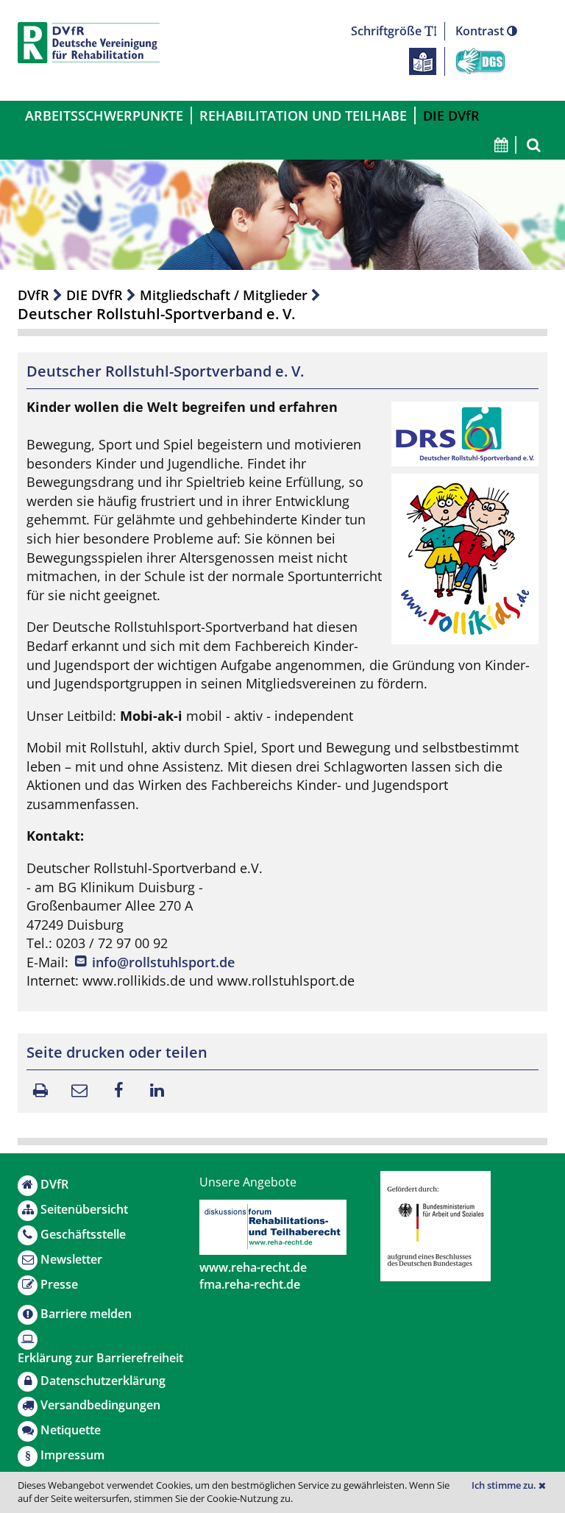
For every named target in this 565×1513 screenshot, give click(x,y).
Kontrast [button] (481, 31)
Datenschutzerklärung (103, 1381)
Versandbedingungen (100, 1405)
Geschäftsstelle (83, 1234)
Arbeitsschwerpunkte (104, 115)
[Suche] (531, 145)
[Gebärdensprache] (480, 60)
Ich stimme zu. (505, 1485)
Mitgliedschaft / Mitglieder (224, 295)
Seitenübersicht (84, 1209)
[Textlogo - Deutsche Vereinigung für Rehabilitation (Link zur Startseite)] (89, 42)
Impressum (72, 1455)
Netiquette (70, 1430)
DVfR (33, 295)
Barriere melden (86, 1314)
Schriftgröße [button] (387, 31)
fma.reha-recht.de (249, 1284)
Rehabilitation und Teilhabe (303, 115)
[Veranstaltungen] (500, 145)
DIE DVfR (451, 115)
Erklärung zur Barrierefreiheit (100, 1358)
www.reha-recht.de (253, 1267)
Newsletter (71, 1259)
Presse (59, 1284)
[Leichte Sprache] (422, 60)
